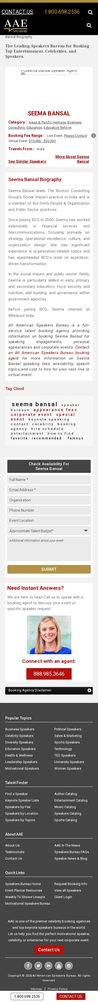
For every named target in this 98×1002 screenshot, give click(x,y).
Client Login (63, 886)
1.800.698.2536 (62, 11)
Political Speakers (67, 718)
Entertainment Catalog (71, 790)
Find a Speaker (16, 783)
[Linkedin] (48, 958)
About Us (12, 835)
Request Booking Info (70, 873)
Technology (63, 738)
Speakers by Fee (17, 796)
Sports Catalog (65, 809)
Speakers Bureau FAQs (71, 841)
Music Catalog (65, 796)
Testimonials (14, 841)
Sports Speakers (67, 732)
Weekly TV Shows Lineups (25, 886)
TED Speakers (65, 745)
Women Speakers (67, 758)
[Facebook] (29, 958)
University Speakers (69, 751)
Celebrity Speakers (19, 725)
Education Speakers (20, 738)
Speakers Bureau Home (23, 873)
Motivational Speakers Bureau (27, 893)
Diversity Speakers (19, 732)
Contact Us (13, 848)
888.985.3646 (49, 663)
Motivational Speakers (22, 758)
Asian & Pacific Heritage (47, 122)
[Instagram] (68, 958)
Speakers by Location (21, 803)
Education (34, 128)
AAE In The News (67, 835)
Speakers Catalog (67, 803)
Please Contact (75, 136)
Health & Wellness (19, 745)
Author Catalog (65, 783)
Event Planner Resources (23, 880)
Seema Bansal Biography (34, 178)
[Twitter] (38, 958)
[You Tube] (58, 958)
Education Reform (57, 128)
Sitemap (37, 978)
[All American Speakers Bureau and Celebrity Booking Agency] (15, 31)
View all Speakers (67, 880)
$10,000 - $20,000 (42, 141)
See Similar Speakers (27, 161)
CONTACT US (17, 11)
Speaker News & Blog (70, 848)
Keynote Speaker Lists (22, 790)
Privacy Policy (57, 978)
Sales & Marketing (68, 725)
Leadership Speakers (21, 751)
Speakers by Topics (20, 809)
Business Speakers (19, 718)
